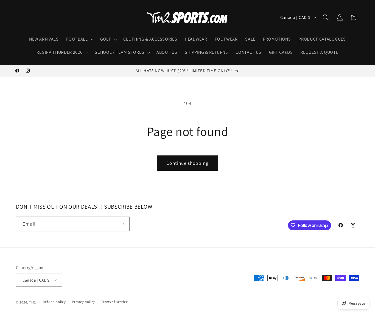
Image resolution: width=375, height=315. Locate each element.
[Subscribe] (122, 224)
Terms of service (114, 302)
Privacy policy (83, 302)
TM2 (32, 302)
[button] (79, 39)
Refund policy (54, 302)
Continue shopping (187, 163)
